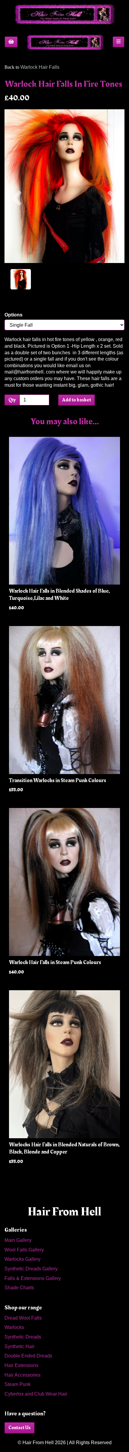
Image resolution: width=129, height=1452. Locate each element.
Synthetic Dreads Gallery (31, 1268)
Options (13, 314)
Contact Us (19, 1427)
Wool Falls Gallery (24, 1249)
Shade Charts (19, 1287)
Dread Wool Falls (23, 1317)
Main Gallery (18, 1240)
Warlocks (14, 1327)
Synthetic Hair (19, 1346)
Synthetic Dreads (22, 1336)
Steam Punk (17, 1384)
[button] (17, 224)
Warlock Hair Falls (39, 67)
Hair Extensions (21, 1365)
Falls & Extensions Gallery (32, 1278)
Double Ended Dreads (28, 1355)
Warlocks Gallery (22, 1259)
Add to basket (76, 400)
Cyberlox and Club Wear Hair (35, 1393)
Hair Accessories (22, 1375)
